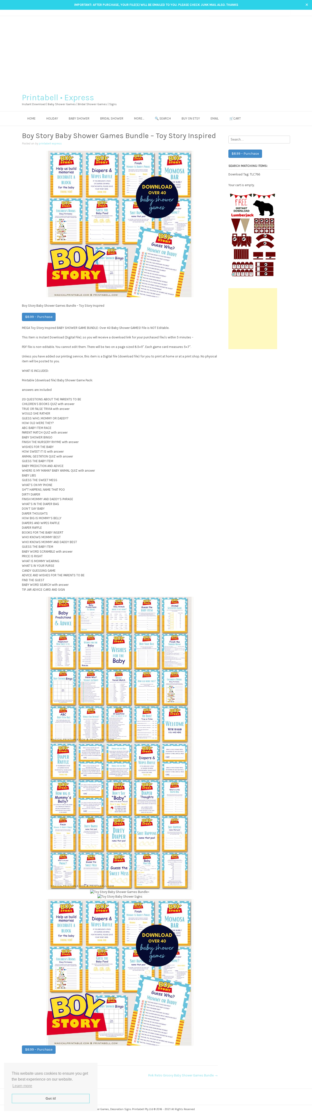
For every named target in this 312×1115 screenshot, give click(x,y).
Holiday (52, 118)
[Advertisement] (156, 53)
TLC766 (255, 174)
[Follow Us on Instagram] (278, 12)
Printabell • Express (58, 97)
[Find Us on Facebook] (274, 12)
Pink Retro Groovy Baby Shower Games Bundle (183, 1075)
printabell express (50, 143)
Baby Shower (79, 118)
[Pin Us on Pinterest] (283, 12)
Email (215, 118)
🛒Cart (235, 118)
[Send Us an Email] (269, 12)
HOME (31, 118)
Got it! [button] (51, 1098)
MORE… (139, 118)
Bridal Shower (111, 118)
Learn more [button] (22, 1086)
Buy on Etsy (191, 118)
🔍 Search (163, 118)
